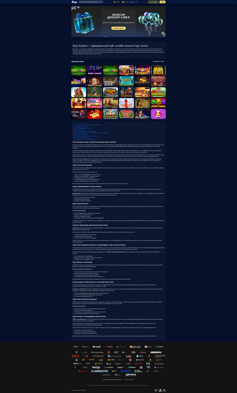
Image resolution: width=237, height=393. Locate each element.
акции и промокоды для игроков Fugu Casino (85, 131)
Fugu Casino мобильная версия (82, 137)
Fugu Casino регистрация (81, 126)
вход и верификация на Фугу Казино (83, 128)
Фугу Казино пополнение (81, 134)
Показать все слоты (158, 61)
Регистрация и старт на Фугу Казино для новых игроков (88, 124)
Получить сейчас (118, 28)
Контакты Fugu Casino (129, 379)
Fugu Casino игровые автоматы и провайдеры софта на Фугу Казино (91, 132)
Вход (162, 2)
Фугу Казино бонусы (79, 129)
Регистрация (153, 2)
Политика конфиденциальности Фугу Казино (112, 379)
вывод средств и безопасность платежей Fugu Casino (87, 136)
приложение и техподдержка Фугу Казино (85, 139)
